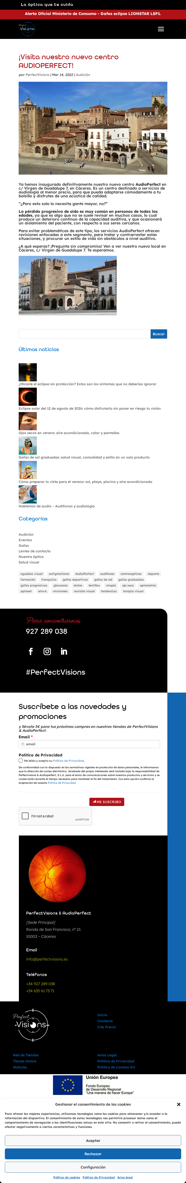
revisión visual (84, 591)
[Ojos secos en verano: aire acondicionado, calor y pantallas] (28, 421)
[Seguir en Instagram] (47, 651)
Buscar (159, 334)
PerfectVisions (37, 75)
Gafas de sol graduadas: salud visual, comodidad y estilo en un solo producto (84, 457)
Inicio (102, 1015)
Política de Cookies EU (116, 1067)
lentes (78, 585)
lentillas (94, 585)
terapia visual (133, 591)
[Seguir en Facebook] (30, 651)
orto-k (42, 591)
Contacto (105, 1021)
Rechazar (93, 1154)
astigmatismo (59, 574)
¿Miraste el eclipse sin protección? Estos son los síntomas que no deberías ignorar (87, 384)
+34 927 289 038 (40, 983)
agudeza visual (32, 574)
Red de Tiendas (26, 1055)
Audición (83, 75)
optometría (148, 585)
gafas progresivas (34, 585)
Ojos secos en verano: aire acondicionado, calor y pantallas (69, 433)
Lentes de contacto (35, 551)
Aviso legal (125, 1177)
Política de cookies (66, 1177)
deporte (153, 574)
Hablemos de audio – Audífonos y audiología (57, 506)
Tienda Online (24, 1061)
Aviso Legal (106, 1055)
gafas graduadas (131, 579)
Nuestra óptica (31, 557)
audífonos (107, 574)
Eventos (25, 540)
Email (24, 737)
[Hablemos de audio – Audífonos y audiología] (28, 494)
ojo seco (128, 585)
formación (28, 579)
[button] (178, 1104)
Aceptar (93, 1140)
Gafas (24, 545)
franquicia (48, 579)
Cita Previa (106, 1027)
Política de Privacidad (99, 1177)
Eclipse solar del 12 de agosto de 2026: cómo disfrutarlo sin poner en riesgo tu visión (90, 408)
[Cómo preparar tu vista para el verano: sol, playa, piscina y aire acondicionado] (28, 470)
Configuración (93, 1167)
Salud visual (29, 562)
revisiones (60, 591)
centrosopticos (131, 574)
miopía (111, 585)
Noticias (20, 1067)
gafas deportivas (75, 579)
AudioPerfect (84, 574)
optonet (26, 591)
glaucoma (61, 585)
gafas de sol (103, 579)
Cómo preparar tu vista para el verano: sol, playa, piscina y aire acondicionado (85, 482)
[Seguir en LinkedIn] (63, 651)
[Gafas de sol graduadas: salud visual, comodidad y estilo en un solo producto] (28, 445)
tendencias (109, 591)
